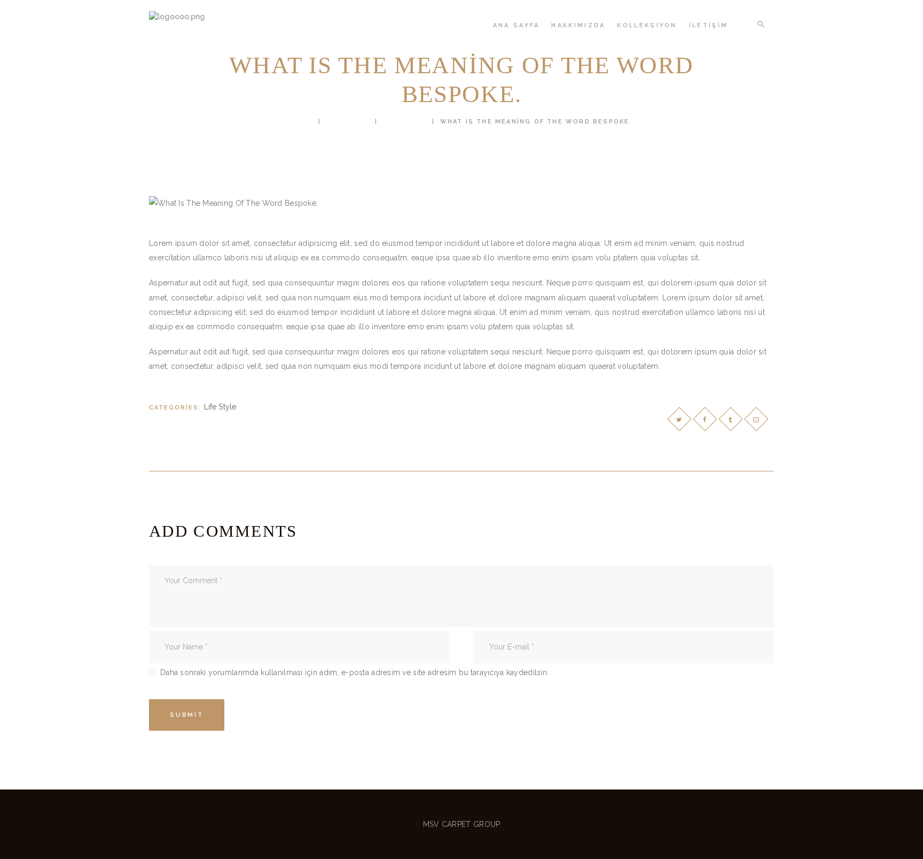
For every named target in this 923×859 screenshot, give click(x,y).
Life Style (405, 121)
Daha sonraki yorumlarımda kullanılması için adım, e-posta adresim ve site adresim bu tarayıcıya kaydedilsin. (354, 672)
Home (302, 121)
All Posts (348, 121)
